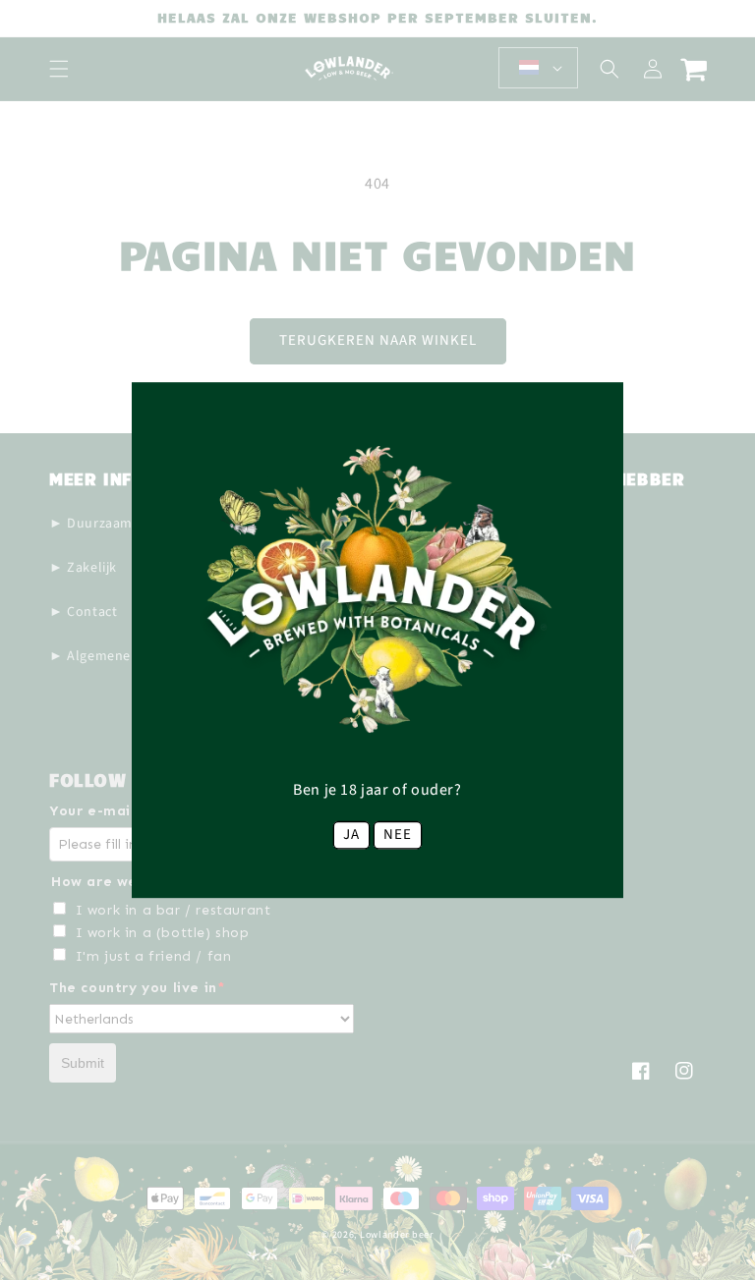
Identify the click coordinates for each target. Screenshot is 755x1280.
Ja (351, 834)
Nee (397, 834)
